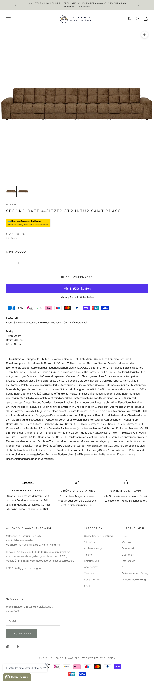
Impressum (128, 560)
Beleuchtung (91, 560)
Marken (126, 542)
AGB (124, 567)
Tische (88, 554)
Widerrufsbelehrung (134, 579)
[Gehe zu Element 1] (11, 191)
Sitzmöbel (90, 542)
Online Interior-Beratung (98, 536)
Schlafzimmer (92, 579)
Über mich (128, 554)
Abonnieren (21, 633)
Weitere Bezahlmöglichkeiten (77, 297)
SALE (87, 585)
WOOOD (11, 204)
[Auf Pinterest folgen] (18, 647)
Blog (124, 536)
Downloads (128, 548)
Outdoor (89, 573)
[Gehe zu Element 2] (23, 191)
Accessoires (91, 567)
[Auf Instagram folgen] (8, 647)
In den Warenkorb (77, 277)
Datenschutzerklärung (135, 573)
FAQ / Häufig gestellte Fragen (23, 568)
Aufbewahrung (93, 548)
